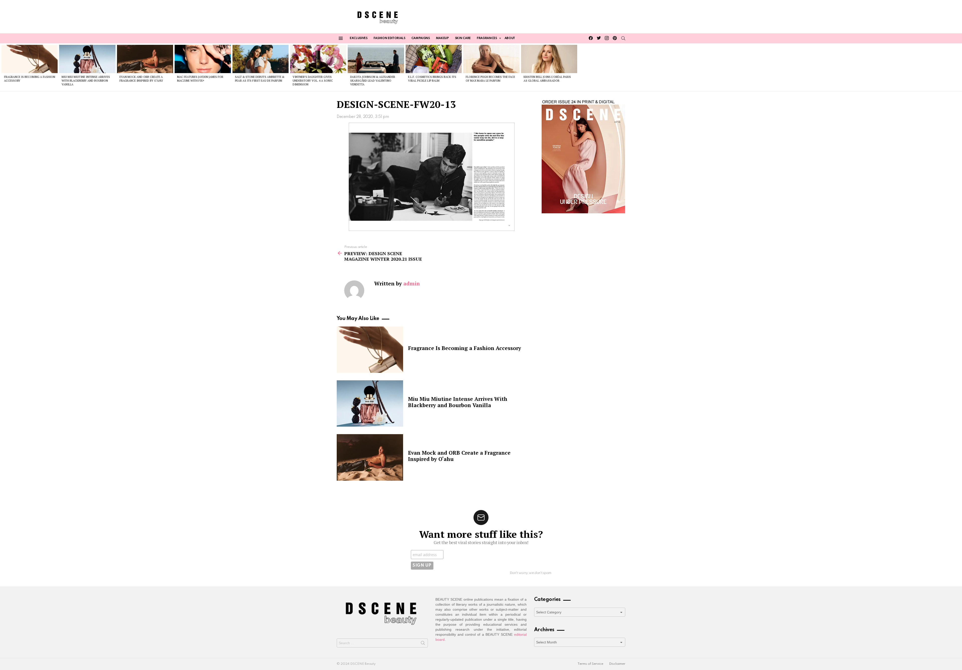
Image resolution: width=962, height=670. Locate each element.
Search (423, 643)
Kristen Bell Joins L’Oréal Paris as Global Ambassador (547, 78)
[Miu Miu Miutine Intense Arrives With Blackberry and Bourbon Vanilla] (87, 59)
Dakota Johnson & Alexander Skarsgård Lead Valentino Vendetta (372, 80)
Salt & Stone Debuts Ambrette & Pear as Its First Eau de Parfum (259, 78)
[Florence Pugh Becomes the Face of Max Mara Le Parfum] (491, 59)
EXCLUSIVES (359, 38)
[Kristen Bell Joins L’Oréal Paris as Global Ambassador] (549, 59)
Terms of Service (590, 663)
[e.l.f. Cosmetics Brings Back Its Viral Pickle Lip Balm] (434, 59)
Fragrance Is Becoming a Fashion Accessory (464, 348)
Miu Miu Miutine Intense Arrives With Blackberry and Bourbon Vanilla (86, 80)
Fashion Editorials (389, 38)
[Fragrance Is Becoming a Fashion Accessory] (30, 59)
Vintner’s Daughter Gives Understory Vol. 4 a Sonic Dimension (313, 80)
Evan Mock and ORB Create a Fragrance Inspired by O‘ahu (141, 78)
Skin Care (463, 38)
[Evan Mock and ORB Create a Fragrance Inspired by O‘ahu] (145, 59)
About (510, 38)
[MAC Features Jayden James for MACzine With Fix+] (203, 59)
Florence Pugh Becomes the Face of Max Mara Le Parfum (490, 78)
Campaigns (420, 38)
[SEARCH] (623, 38)
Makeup (442, 38)
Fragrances (487, 38)
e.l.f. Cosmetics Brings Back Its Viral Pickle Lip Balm (432, 78)
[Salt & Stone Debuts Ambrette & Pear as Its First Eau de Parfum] (260, 59)
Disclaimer (617, 663)
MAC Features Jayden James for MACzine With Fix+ (200, 78)
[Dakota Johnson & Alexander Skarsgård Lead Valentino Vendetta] (376, 59)
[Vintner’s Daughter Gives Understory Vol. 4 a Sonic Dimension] (318, 59)
